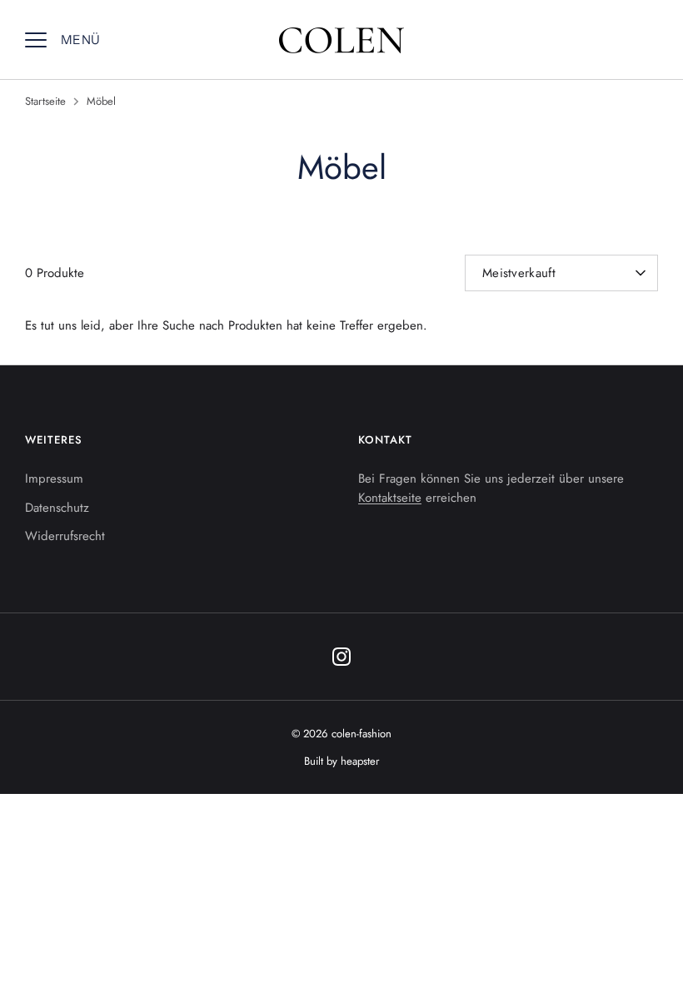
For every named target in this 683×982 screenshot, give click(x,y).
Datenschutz (57, 507)
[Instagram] (341, 656)
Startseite (45, 101)
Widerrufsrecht (65, 536)
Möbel (101, 101)
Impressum (54, 478)
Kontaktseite (389, 498)
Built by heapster (342, 761)
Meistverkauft (519, 273)
